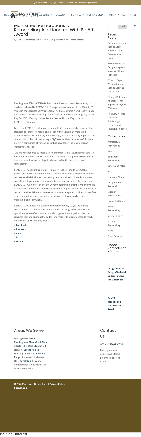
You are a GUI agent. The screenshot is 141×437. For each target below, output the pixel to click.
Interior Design (115, 215)
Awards (59, 39)
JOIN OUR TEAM (41, 3)
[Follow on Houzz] (125, 428)
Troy (34, 360)
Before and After (116, 165)
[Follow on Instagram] (125, 390)
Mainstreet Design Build (29, 39)
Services (76, 15)
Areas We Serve (40, 15)
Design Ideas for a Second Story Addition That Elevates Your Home (117, 51)
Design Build (95, 15)
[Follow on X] (125, 397)
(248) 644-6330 (115, 344)
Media (112, 15)
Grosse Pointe (31, 349)
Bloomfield (35, 342)
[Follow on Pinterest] (125, 415)
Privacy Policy (57, 384)
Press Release (78, 39)
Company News (116, 177)
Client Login (21, 387)
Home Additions (116, 201)
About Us (19, 15)
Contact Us (129, 15)
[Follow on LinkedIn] (125, 403)
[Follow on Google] (125, 409)
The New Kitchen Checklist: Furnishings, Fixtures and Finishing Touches (117, 121)
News (67, 39)
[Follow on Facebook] (125, 384)
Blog (110, 171)
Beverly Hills (29, 338)
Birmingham (21, 342)
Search (122, 26)
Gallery (60, 15)
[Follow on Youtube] (125, 421)
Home (7, 15)
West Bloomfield (37, 345)
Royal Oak (25, 360)
